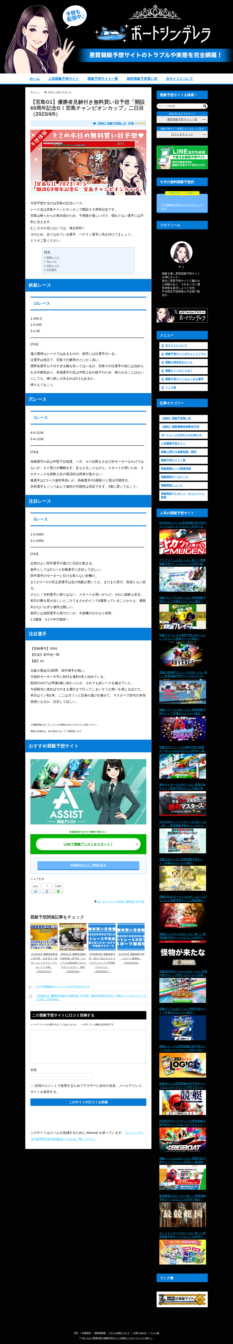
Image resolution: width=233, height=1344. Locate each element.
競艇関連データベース (174, 476)
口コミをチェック (182, 134)
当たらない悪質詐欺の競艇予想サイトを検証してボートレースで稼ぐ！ (117, 1338)
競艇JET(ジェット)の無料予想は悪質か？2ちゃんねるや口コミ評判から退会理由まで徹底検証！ (183, 749)
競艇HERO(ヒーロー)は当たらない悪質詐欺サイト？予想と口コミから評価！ (183, 973)
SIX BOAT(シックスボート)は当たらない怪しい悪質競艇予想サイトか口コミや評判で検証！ (182, 824)
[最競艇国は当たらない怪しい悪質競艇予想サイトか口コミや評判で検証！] (182, 1214)
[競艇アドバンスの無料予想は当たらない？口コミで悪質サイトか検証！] (182, 654)
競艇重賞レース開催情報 (176, 468)
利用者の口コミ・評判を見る (88, 865)
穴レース (52, 261)
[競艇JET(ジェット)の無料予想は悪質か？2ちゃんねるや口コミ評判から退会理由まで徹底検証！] (182, 766)
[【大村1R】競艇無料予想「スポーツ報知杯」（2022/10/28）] (131, 936)
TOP (76, 1333)
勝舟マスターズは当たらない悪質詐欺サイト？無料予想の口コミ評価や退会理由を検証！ (182, 786)
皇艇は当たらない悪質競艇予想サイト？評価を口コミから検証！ (181, 861)
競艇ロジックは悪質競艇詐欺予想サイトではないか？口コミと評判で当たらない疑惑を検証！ (182, 1048)
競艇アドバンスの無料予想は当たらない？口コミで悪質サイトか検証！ (182, 637)
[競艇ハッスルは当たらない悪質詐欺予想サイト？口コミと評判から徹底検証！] (182, 1177)
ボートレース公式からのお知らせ (181, 435)
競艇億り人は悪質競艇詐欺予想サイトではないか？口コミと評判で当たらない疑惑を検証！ (182, 1085)
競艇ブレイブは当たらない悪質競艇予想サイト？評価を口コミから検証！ (182, 599)
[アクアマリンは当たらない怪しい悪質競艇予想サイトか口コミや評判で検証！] (182, 579)
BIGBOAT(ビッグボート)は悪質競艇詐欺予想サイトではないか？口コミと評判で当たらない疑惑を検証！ (182, 1123)
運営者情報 (100, 1333)
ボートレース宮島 (113, 901)
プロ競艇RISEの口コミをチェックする (182, 202)
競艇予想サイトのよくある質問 (184, 379)
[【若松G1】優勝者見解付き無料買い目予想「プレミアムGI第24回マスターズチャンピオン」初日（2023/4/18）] (73, 936)
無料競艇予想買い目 (142, 78)
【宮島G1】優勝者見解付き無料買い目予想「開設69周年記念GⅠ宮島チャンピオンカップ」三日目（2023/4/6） (92, 997)
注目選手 (52, 269)
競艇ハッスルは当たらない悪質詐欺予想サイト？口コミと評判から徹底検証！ (182, 1160)
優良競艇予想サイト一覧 (182, 119)
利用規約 (86, 1333)
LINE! (58, 886)
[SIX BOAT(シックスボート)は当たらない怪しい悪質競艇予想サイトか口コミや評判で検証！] (182, 840)
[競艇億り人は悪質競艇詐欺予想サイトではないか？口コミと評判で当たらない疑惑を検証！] (182, 1102)
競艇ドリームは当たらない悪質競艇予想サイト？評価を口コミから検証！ (182, 711)
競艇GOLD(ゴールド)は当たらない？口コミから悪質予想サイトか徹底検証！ (183, 898)
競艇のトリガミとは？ (179, 370)
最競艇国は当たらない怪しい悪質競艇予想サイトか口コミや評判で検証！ (182, 1197)
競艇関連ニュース (172, 485)
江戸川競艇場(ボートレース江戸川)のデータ (63, 986)
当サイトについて (179, 78)
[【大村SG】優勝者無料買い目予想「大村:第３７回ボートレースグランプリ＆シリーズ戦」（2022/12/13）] (44, 936)
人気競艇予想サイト (63, 78)
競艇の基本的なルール (179, 362)
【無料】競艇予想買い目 (111, 123)
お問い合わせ (140, 1333)
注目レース (53, 265)
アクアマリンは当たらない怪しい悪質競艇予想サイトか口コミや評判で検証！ (182, 562)
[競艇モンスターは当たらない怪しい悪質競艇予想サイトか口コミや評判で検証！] (182, 952)
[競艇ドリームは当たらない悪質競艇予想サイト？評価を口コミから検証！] (182, 728)
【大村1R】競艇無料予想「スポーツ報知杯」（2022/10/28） (131, 958)
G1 (99, 901)
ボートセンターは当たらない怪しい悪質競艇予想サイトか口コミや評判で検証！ (182, 1235)
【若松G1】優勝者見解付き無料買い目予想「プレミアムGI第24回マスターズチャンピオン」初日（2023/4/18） (73, 963)
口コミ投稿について (120, 1333)
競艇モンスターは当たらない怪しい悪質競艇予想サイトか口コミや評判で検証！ (182, 936)
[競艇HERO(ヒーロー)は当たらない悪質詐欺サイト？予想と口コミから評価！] (182, 990)
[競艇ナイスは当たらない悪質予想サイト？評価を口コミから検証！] (182, 1027)
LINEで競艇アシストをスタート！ (88, 844)
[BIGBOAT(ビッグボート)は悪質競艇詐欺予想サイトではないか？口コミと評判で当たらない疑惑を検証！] (182, 1139)
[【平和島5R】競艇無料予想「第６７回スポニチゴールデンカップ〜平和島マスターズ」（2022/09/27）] (102, 936)
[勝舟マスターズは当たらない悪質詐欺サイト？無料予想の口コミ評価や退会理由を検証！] (182, 803)
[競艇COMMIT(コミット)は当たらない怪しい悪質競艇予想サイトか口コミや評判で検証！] (182, 691)
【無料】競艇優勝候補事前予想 (180, 426)
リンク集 (170, 387)
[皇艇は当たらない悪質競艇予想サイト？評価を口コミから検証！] (182, 878)
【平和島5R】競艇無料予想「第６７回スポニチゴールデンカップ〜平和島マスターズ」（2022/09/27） (102, 963)
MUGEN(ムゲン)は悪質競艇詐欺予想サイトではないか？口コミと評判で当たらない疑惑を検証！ (183, 524)
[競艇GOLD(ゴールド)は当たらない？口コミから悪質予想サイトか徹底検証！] (182, 915)
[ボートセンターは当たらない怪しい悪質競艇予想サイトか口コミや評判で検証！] (182, 1252)
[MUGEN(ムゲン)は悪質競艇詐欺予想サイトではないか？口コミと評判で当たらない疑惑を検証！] (182, 541)
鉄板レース (53, 257)
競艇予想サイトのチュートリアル (185, 353)
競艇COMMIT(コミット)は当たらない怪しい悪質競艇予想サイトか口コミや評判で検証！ (183, 674)
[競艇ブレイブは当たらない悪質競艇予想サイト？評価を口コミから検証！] (182, 616)
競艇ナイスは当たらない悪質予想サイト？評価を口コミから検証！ (182, 1010)
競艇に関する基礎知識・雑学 (178, 451)
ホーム (35, 78)
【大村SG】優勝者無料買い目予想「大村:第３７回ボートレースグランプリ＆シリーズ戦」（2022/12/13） (44, 963)
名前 (33, 1070)
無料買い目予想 (134, 901)
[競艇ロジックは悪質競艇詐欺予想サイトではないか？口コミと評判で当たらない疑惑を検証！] (182, 1065)
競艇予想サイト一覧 (103, 78)
